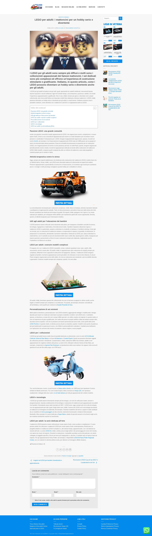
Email (56, 492)
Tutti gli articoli (58, 524)
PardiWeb (45, 533)
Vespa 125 (78, 390)
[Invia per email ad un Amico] (63, 449)
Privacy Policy (81, 526)
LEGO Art (48, 431)
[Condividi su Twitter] (60, 449)
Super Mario (62, 414)
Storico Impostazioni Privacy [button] (110, 526)
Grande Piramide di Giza (64, 305)
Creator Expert (68, 338)
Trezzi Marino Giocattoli (72, 28)
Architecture (58, 338)
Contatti (101, 7)
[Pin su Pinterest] (67, 449)
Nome (34, 492)
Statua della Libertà (64, 388)
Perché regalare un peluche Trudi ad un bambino (114, 98)
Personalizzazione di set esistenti (40, 119)
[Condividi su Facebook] (57, 449)
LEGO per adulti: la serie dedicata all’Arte (42, 126)
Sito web (78, 492)
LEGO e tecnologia (36, 124)
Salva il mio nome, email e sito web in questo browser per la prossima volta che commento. (62, 500)
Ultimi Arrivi (81, 7)
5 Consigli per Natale (60, 528)
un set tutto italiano (59, 393)
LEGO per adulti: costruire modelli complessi (43, 117)
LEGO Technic (34, 324)
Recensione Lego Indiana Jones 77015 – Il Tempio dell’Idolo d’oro (114, 90)
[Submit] (120, 18)
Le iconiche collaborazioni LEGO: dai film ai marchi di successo (115, 81)
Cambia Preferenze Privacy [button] (109, 524)
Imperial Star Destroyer (52, 345)
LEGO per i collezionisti (37, 122)
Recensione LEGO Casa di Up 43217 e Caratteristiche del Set (114, 107)
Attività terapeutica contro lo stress (41, 113)
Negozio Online (68, 7)
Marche (92, 7)
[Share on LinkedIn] (70, 449)
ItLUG (36, 141)
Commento (35, 477)
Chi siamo (49, 7)
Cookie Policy (81, 528)
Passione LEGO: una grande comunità (42, 111)
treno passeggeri (47, 412)
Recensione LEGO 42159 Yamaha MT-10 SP (114, 73)
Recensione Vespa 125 (61, 526)
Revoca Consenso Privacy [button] (109, 528)
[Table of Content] (94, 108)
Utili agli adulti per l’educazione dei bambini (43, 115)
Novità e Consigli (64, 17)
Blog (57, 7)
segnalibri (80, 456)
